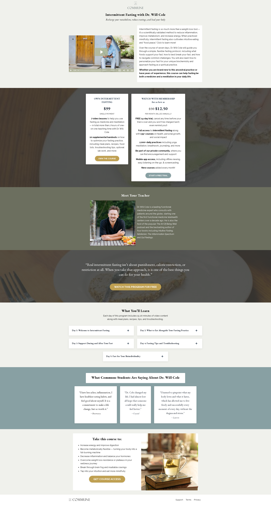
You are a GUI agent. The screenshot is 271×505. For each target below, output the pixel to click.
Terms (188, 500)
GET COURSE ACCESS (107, 479)
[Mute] (124, 70)
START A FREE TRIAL (158, 175)
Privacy (197, 500)
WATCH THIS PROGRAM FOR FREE (135, 286)
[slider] (97, 70)
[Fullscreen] (132, 70)
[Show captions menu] (120, 70)
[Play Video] (71, 70)
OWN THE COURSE (107, 158)
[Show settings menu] (128, 70)
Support (179, 500)
